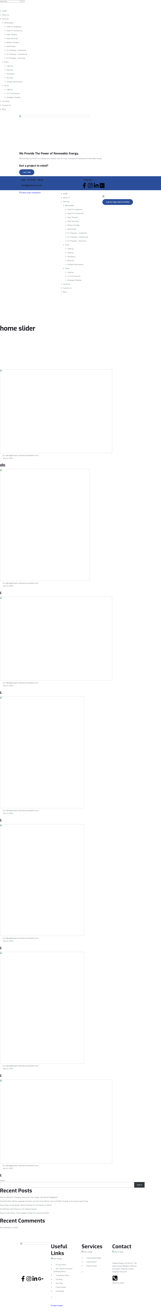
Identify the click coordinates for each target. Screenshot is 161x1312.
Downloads (60, 1291)
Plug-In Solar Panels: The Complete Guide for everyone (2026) (24, 1213)
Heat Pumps (11, 46)
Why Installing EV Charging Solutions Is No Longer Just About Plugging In (29, 1197)
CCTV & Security (13, 93)
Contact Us (6, 105)
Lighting (10, 66)
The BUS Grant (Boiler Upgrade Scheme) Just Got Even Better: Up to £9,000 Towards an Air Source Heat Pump (44, 1201)
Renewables (8, 23)
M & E (6, 62)
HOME (4, 11)
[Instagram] (90, 185)
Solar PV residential (14, 27)
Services (5, 19)
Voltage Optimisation (15, 82)
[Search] (23, 1)
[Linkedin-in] (96, 185)
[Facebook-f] (84, 185)
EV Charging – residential (16, 50)
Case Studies (61, 1287)
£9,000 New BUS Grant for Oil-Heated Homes (18, 1209)
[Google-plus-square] (102, 185)
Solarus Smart (92, 1266)
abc (2, 465)
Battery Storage (13, 42)
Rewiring (10, 78)
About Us (5, 15)
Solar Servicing (12, 38)
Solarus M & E (92, 1262)
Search (2, 1181)
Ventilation (11, 74)
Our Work (5, 101)
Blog (4, 109)
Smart (6, 86)
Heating (9, 70)
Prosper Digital (57, 1305)
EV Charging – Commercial (17, 54)
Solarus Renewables (94, 1258)
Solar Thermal (12, 35)
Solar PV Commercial (14, 31)
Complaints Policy (62, 1275)
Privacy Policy (61, 1265)
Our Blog (59, 1279)
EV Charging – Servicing (16, 58)
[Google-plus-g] (40, 1278)
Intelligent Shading (13, 97)
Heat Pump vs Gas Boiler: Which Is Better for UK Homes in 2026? (26, 1205)
